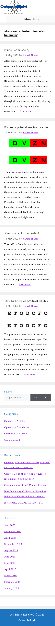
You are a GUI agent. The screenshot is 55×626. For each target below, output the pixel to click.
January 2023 (11, 588)
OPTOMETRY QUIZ (15, 433)
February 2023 (12, 581)
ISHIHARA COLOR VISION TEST (24, 502)
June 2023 (9, 556)
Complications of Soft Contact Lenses (25, 485)
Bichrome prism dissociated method (27, 127)
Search (40, 397)
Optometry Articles (14, 421)
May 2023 (9, 562)
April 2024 (10, 537)
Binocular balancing (17, 50)
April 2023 (10, 569)
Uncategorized (12, 439)
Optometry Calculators (16, 427)
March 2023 (10, 575)
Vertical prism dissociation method (26, 300)
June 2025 (9, 525)
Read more (26, 111)
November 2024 (12, 531)
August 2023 (11, 550)
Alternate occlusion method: (22, 233)
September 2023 (13, 544)
